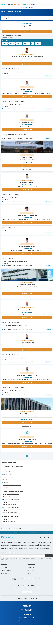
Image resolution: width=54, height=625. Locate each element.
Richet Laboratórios (27, 621)
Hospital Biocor (6, 482)
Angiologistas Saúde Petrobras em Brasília (12, 510)
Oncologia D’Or (32, 617)
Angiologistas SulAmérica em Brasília (11, 494)
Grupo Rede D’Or (33, 598)
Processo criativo (4, 567)
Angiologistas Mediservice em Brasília (11, 499)
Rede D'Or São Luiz (23, 617)
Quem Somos (4, 564)
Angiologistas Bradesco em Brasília (10, 496)
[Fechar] (51, 41)
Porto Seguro (26, 43)
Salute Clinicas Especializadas (9, 479)
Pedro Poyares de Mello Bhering (27, 215)
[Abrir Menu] (2, 8)
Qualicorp (35, 621)
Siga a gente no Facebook (48, 537)
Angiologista (16, 528)
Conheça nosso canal (40, 537)
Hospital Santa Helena (8, 477)
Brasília (21, 528)
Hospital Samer (6, 487)
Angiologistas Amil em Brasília (9, 504)
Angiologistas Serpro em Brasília (10, 512)
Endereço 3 (16, 68)
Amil (32, 43)
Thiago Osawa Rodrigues (27, 246)
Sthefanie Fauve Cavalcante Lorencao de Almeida (27, 57)
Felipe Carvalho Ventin (27, 343)
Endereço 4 (22, 101)
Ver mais (37, 43)
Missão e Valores (31, 564)
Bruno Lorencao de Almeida (27, 310)
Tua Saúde (3, 4)
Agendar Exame (17, 4)
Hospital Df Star (27, 26)
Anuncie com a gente (5, 573)
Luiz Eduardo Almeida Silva (27, 122)
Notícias (33, 4)
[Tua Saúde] (7, 537)
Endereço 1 (4, 68)
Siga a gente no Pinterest (52, 537)
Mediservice (18, 43)
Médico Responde (26, 4)
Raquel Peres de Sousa (27, 182)
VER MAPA (49, 108)
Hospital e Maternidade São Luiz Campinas (12, 485)
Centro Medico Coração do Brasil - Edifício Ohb (14, 358)
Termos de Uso (31, 570)
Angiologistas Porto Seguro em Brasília (11, 502)
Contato (29, 573)
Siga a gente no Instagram (44, 537)
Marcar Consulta (9, 528)
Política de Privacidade (6, 570)
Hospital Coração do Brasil (7, 359)
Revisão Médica (31, 567)
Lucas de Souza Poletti (27, 89)
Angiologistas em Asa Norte (9, 521)
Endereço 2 (10, 68)
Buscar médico (10, 4)
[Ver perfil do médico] (27, 50)
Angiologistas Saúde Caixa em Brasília (11, 507)
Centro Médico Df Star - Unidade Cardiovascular (14, 72)
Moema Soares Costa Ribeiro (27, 439)
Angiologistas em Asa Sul (8, 519)
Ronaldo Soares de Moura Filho (27, 375)
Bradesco (12, 43)
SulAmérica (5, 43)
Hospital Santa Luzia (7, 474)
